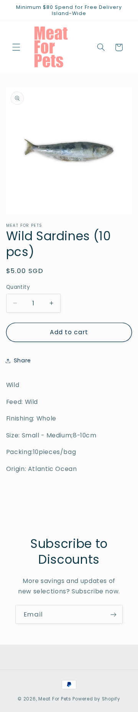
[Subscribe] (113, 614)
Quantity (18, 287)
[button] (16, 47)
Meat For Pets (54, 699)
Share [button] (22, 360)
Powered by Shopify (96, 699)
